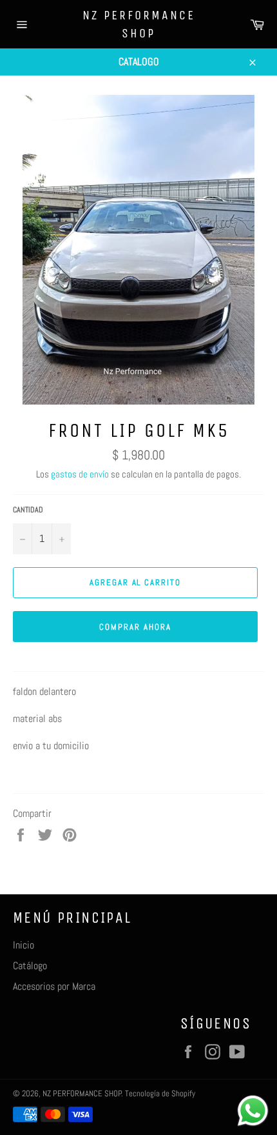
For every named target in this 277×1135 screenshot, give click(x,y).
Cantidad (28, 510)
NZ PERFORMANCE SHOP (138, 24)
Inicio (23, 945)
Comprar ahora (135, 626)
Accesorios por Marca (54, 986)
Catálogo (30, 965)
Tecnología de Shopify (160, 1093)
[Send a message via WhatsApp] (253, 1111)
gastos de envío (80, 474)
